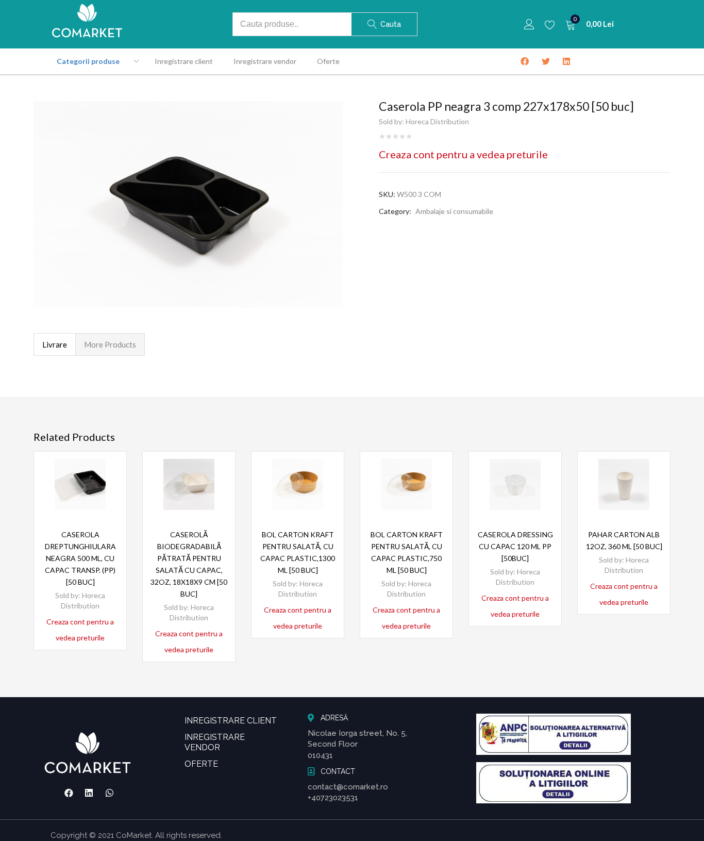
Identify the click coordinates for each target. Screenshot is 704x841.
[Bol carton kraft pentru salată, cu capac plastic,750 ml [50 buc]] (406, 484)
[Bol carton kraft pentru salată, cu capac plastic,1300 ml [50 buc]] (297, 484)
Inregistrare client (184, 61)
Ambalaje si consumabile (454, 211)
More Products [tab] (110, 344)
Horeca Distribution (437, 121)
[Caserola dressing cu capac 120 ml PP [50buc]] (515, 484)
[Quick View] (106, 490)
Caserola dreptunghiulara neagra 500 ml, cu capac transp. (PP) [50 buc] (80, 558)
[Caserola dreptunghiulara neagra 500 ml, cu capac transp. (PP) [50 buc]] (80, 484)
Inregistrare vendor (264, 61)
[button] (589, 24)
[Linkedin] (89, 793)
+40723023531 (333, 797)
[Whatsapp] (110, 793)
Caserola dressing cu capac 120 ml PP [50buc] (515, 546)
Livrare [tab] (54, 344)
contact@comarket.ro (348, 786)
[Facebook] (68, 793)
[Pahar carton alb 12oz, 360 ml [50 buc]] (623, 484)
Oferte (328, 61)
